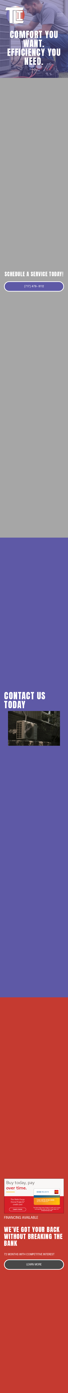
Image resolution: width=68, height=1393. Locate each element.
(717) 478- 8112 (34, 286)
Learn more (34, 1264)
